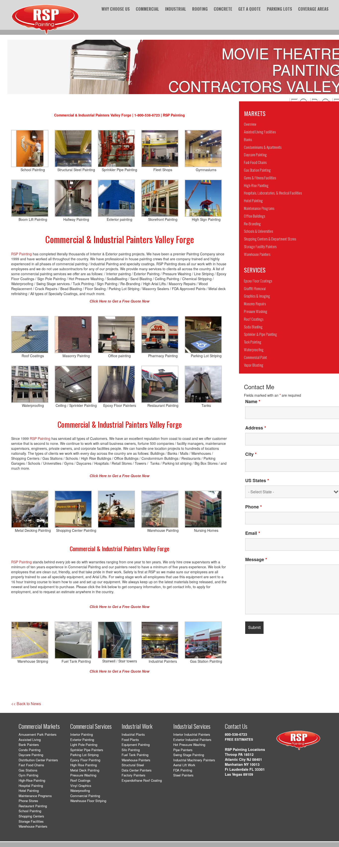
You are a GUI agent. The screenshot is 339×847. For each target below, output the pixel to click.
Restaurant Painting (33, 806)
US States (257, 480)
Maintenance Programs (35, 795)
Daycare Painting (31, 754)
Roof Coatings (80, 780)
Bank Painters (29, 744)
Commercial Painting (85, 795)
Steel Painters (183, 775)
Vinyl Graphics (80, 785)
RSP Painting (21, 253)
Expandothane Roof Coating (142, 780)
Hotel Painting (29, 790)
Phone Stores (28, 800)
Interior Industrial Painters (191, 734)
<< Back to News (26, 703)
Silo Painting (131, 749)
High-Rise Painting (32, 780)
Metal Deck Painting (84, 770)
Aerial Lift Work (184, 765)
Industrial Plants (133, 734)
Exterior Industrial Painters (192, 739)
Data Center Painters (137, 770)
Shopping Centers (31, 816)
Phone (253, 506)
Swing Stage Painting (188, 754)
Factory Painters (133, 775)
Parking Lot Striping (84, 754)
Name (252, 401)
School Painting (30, 810)
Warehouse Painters (33, 826)
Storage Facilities (31, 821)
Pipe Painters (183, 749)
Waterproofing (80, 790)
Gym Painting (28, 775)
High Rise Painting (83, 765)
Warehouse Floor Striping (88, 800)
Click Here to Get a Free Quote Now (119, 606)
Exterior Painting (82, 739)
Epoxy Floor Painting (85, 760)
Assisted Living (30, 739)
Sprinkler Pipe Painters (86, 749)
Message (256, 559)
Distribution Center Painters (38, 760)
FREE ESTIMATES (239, 739)
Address (255, 427)
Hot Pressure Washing (189, 744)
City (251, 454)
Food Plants (130, 739)
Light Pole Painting (83, 744)
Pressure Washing (83, 775)
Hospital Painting (31, 785)
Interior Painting (81, 734)
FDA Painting (182, 770)
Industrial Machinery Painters (194, 760)
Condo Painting (29, 749)
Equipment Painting (136, 744)
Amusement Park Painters (38, 734)
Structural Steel (133, 765)
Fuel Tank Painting (135, 754)
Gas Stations (28, 770)
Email (252, 533)
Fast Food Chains (31, 765)
